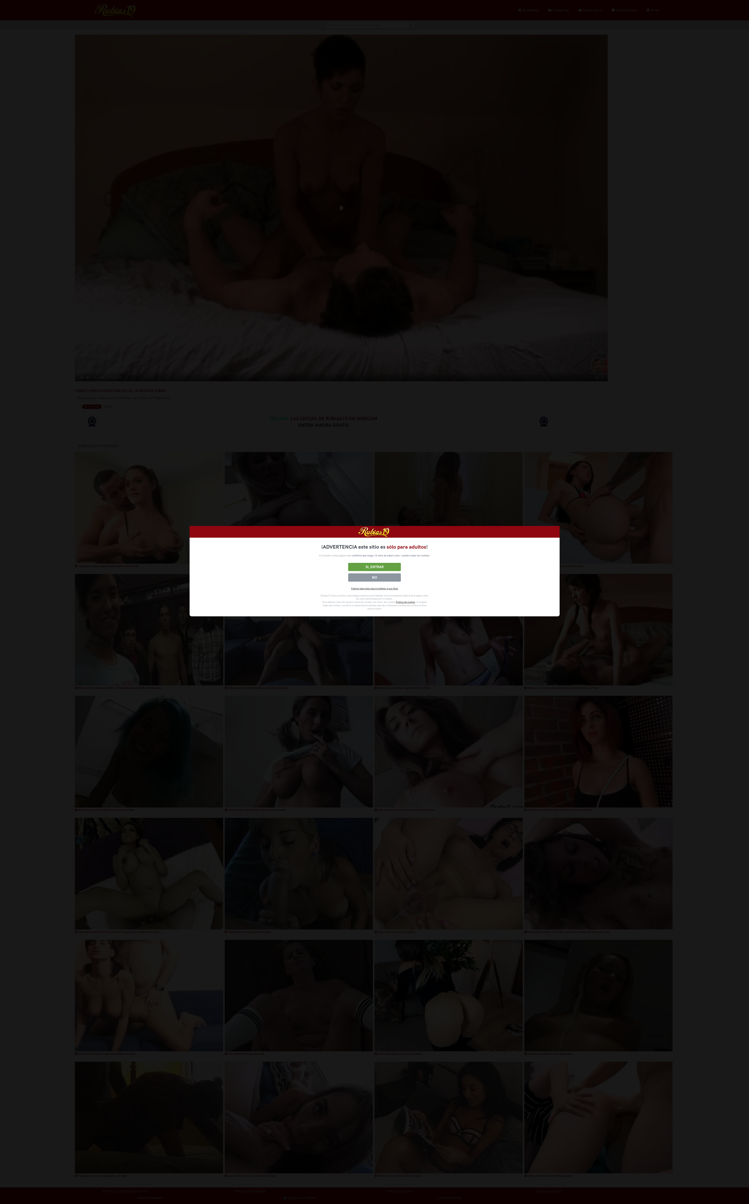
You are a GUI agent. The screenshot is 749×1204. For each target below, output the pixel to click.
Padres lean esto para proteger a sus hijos (374, 588)
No (374, 577)
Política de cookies (405, 602)
